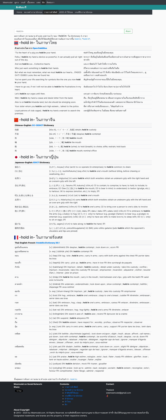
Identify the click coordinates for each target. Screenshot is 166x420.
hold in (78, 39)
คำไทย (68, 401)
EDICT (36, 162)
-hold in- (74, 379)
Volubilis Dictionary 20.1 (48, 243)
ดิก (43, 2)
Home (19, 12)
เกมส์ (23, 2)
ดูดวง (16, 2)
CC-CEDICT (37, 125)
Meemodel (8, 2)
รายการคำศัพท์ (50, 12)
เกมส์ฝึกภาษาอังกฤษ (83, 12)
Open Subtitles (40, 48)
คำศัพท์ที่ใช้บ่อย (71, 393)
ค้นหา (128, 31)
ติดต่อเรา (50, 2)
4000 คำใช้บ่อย (66, 12)
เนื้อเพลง (31, 2)
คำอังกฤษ (69, 398)
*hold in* (86, 39)
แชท (38, 2)
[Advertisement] (83, 21)
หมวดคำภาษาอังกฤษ (33, 12)
